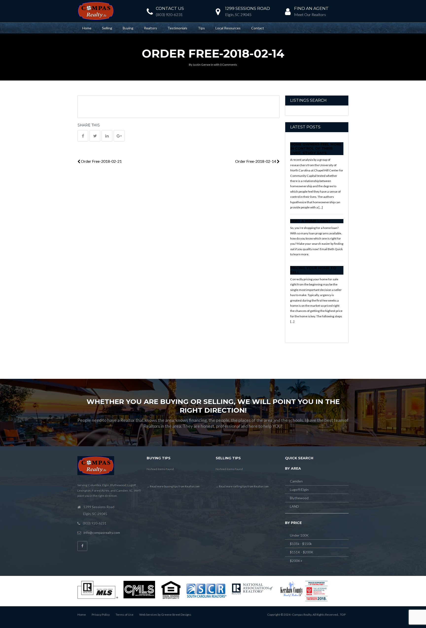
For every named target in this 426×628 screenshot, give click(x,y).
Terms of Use (124, 614)
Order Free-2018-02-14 (256, 161)
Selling (107, 28)
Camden (296, 481)
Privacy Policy (101, 614)
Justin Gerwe (201, 64)
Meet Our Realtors (310, 14)
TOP (343, 614)
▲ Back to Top (407, 603)
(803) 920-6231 (169, 14)
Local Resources (228, 28)
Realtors (150, 28)
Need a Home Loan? (310, 221)
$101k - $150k (301, 544)
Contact (257, 28)
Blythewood (299, 498)
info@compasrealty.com (102, 532)
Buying (128, 28)
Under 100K (299, 535)
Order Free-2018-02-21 (101, 161)
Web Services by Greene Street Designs (165, 614)
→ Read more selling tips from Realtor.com (242, 486)
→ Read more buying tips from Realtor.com (173, 486)
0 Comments (228, 64)
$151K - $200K (301, 552)
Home (86, 28)
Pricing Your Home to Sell (313, 270)
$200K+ (296, 561)
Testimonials (177, 28)
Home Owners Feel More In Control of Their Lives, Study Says (315, 148)
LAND (294, 506)
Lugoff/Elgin (299, 489)
